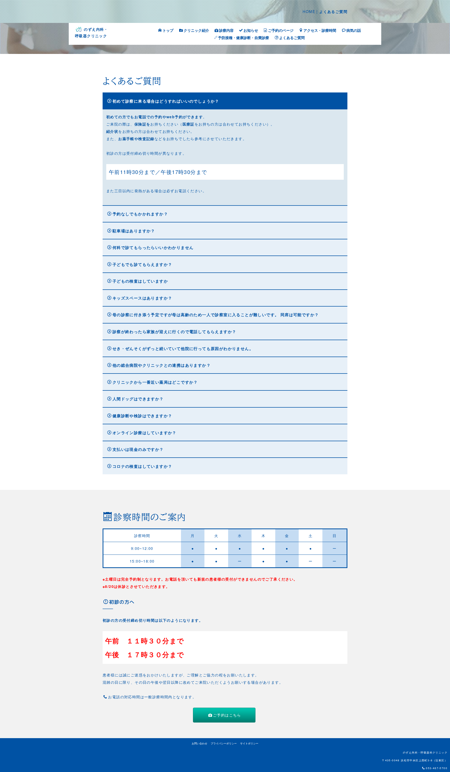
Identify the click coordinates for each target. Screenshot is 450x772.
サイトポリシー (249, 743)
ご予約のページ (280, 30)
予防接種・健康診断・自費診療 (243, 37)
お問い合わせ (199, 743)
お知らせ (250, 30)
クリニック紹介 (196, 30)
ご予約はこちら (227, 715)
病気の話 (353, 30)
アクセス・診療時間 (319, 30)
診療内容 (226, 30)
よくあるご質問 (292, 37)
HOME (309, 11)
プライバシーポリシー (224, 743)
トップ (167, 30)
